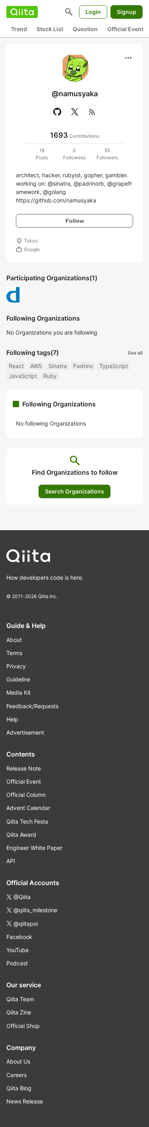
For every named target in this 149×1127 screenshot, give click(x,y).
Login (93, 11)
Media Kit (18, 692)
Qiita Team (20, 999)
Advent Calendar (28, 807)
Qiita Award (21, 834)
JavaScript (23, 375)
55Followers (107, 153)
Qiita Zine (18, 1012)
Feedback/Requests (32, 706)
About (14, 639)
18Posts (42, 153)
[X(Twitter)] (74, 112)
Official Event (125, 29)
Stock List (50, 29)
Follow (75, 221)
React (16, 365)
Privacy (16, 666)
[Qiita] (22, 12)
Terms (14, 653)
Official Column (26, 794)
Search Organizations (74, 491)
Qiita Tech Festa (27, 821)
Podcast (17, 963)
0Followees (74, 153)
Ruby (50, 375)
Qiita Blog (18, 1088)
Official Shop (23, 1025)
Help (12, 719)
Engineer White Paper (34, 847)
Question (85, 29)
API (10, 861)
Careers (16, 1075)
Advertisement (25, 732)
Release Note (23, 768)
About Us (18, 1061)
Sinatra (57, 365)
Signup (126, 11)
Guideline (18, 679)
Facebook (19, 936)
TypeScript (113, 365)
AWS (36, 365)
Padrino (83, 365)
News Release (24, 1101)
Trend (19, 29)
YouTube (17, 950)
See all (135, 353)
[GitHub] (57, 112)
